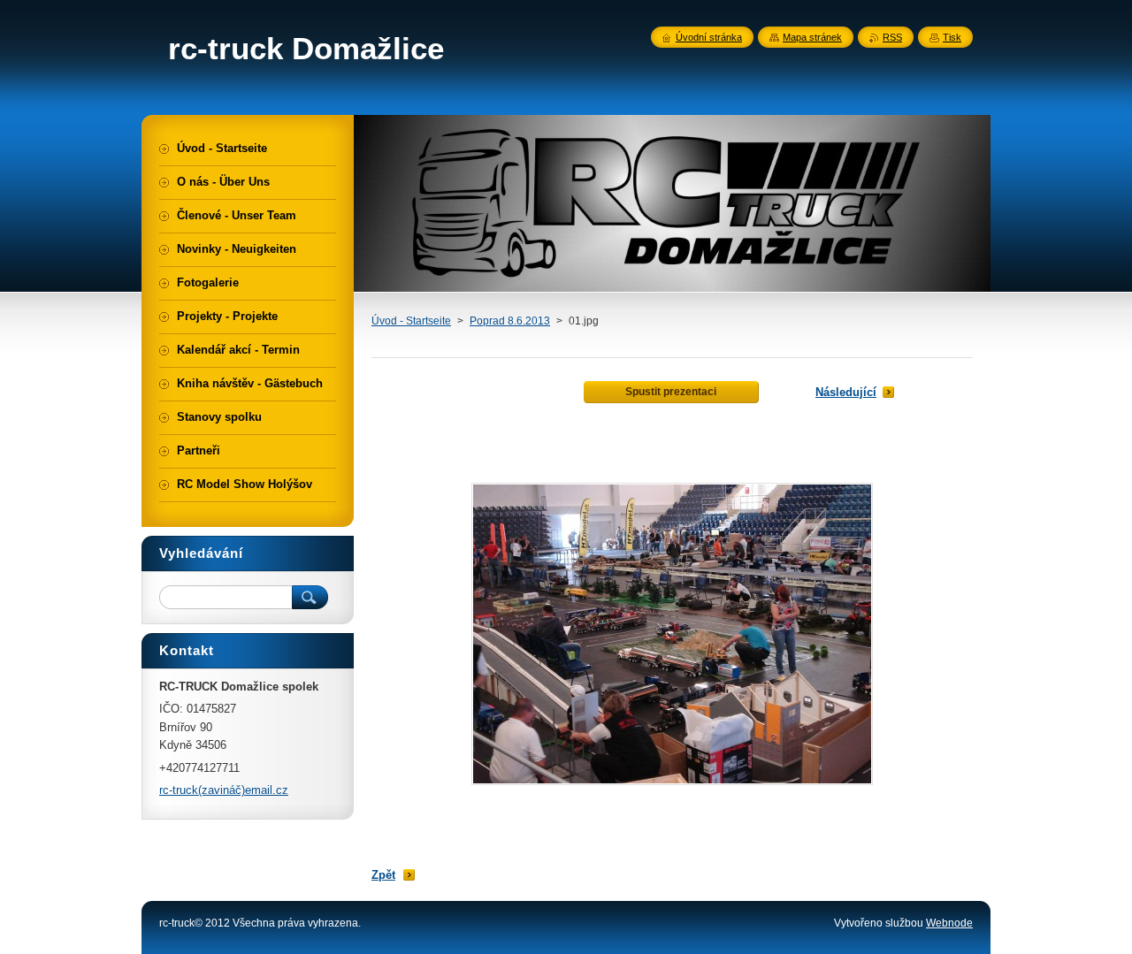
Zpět (383, 874)
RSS (892, 37)
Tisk (952, 37)
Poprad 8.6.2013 (510, 321)
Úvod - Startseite (411, 321)
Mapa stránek (812, 37)
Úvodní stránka (709, 37)
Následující (845, 392)
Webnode (949, 923)
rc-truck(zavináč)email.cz (223, 790)
